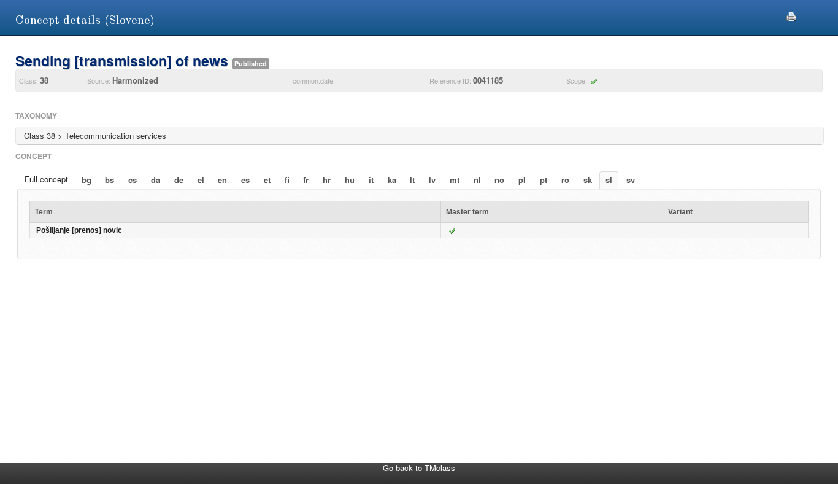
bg (86, 179)
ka (392, 179)
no (499, 179)
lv (432, 179)
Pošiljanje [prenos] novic (79, 230)
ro (565, 179)
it (371, 179)
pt (543, 179)
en (222, 179)
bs (109, 179)
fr (306, 179)
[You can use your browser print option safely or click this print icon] (791, 15)
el (201, 179)
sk (587, 179)
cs (132, 179)
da (155, 179)
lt (412, 179)
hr (327, 179)
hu (350, 179)
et (267, 179)
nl (477, 179)
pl (522, 179)
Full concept (46, 179)
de (178, 179)
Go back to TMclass (419, 468)
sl (608, 179)
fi (287, 179)
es (245, 179)
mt (454, 179)
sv (630, 179)
